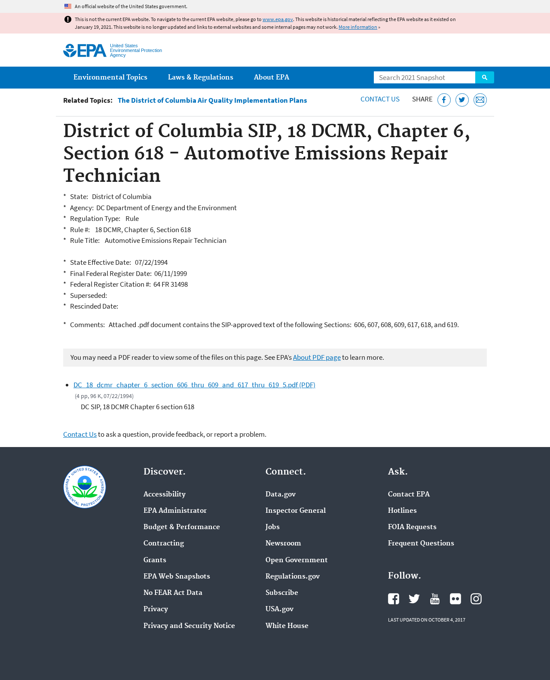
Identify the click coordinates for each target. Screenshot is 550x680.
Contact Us (380, 99)
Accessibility (165, 495)
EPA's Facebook (393, 598)
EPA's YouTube (434, 598)
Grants (155, 560)
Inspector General (296, 511)
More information (358, 27)
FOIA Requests (412, 527)
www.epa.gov (278, 19)
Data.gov (281, 495)
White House (287, 626)
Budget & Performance (182, 527)
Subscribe (282, 593)
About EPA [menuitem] (271, 78)
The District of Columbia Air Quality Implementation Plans (212, 100)
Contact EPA (409, 495)
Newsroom (283, 544)
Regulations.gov (293, 577)
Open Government (297, 560)
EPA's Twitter (414, 598)
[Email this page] (480, 100)
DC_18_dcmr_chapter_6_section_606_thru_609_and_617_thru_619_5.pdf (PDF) (194, 384)
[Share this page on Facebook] (444, 100)
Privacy (156, 609)
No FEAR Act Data (173, 593)
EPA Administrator (175, 511)
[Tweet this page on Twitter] (462, 100)
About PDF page (317, 357)
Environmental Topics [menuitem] (110, 78)
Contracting (164, 544)
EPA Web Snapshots (177, 577)
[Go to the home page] (85, 50)
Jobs (273, 527)
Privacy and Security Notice (189, 626)
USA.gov (279, 609)
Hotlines (402, 511)
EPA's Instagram (476, 598)
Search (484, 77)
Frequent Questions (421, 544)
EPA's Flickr (455, 598)
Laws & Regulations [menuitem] (200, 78)
